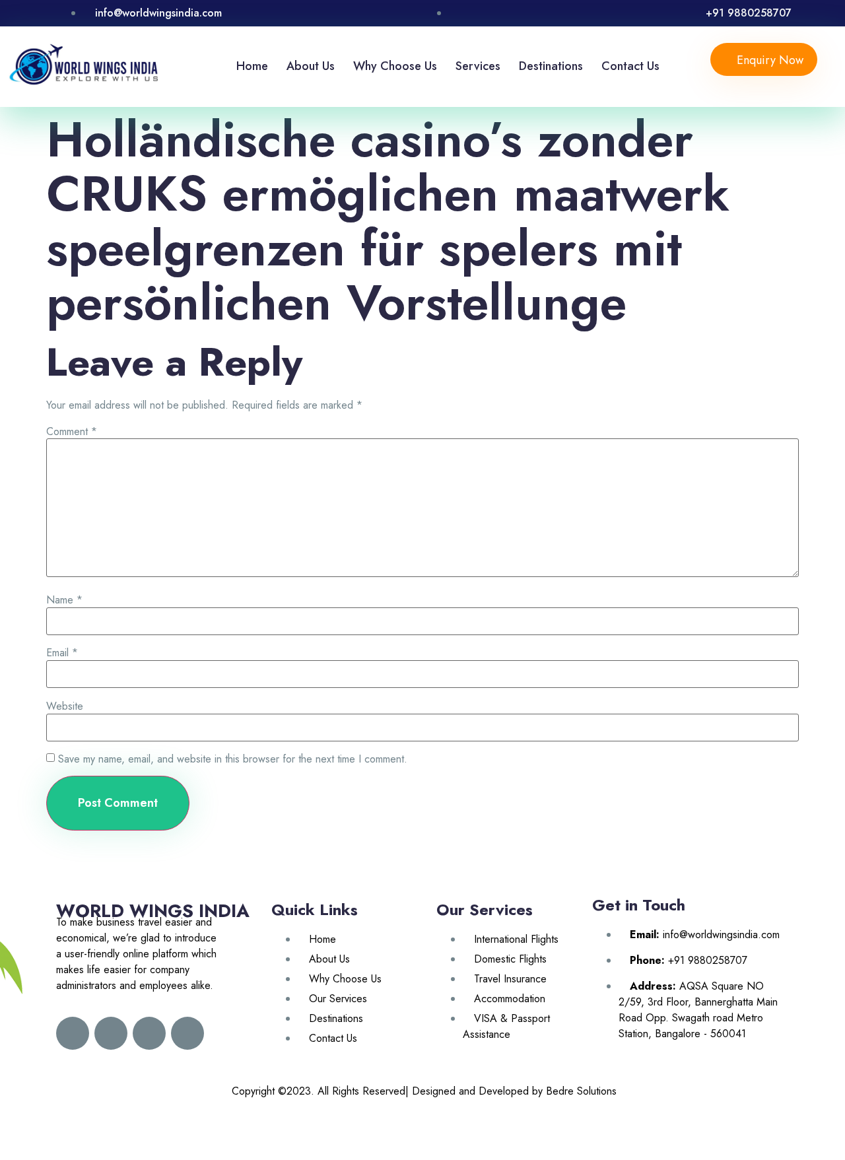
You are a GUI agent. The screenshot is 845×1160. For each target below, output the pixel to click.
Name (64, 600)
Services (478, 66)
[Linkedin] (149, 1033)
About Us (311, 66)
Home (252, 66)
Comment (71, 431)
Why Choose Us (395, 66)
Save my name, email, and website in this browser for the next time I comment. (232, 759)
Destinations (551, 66)
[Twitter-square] (110, 1033)
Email (62, 653)
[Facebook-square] (72, 1033)
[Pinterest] (187, 1033)
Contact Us (630, 66)
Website (64, 706)
